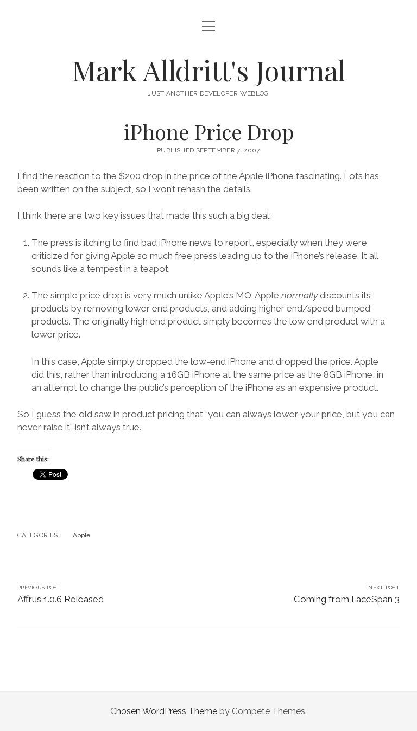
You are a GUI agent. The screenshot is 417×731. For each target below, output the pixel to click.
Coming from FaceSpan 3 (347, 599)
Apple (81, 535)
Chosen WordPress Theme (163, 711)
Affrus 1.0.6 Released (60, 599)
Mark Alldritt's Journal (208, 70)
